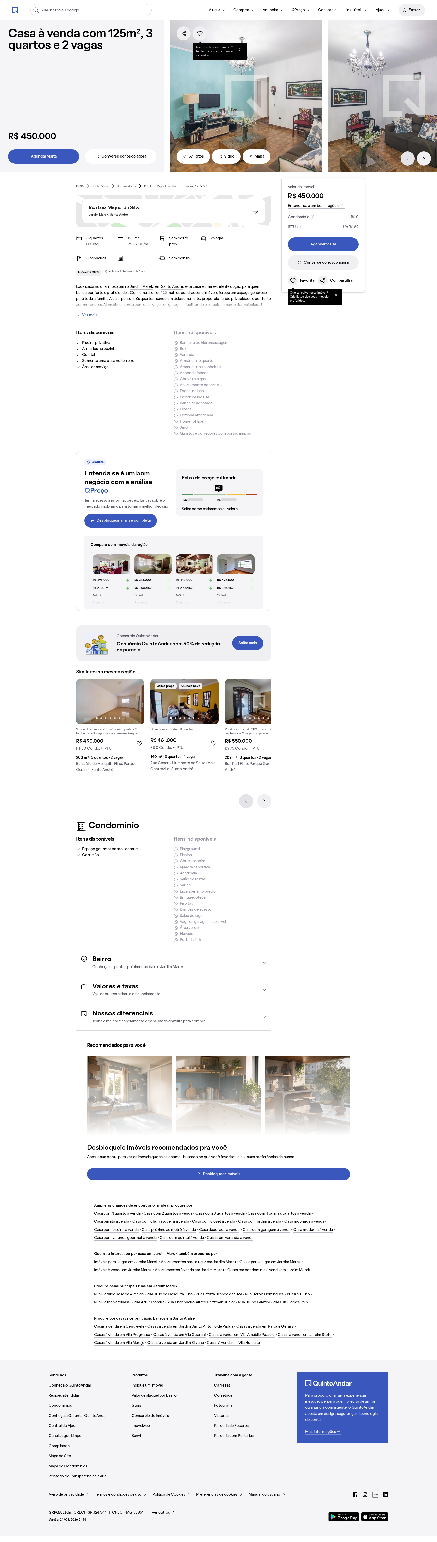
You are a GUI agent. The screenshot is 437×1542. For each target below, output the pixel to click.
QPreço (298, 10)
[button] (173, 962)
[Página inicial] (15, 10)
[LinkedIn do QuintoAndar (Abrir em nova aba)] (385, 1495)
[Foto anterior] (85, 702)
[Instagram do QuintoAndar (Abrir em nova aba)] (365, 1495)
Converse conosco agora (123, 156)
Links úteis (353, 10)
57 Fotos (196, 156)
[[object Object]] (241, 49)
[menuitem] (217, 10)
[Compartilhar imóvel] (184, 33)
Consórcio (327, 10)
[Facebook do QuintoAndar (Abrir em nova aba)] (355, 1495)
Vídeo (229, 156)
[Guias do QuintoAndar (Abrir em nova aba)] (375, 1495)
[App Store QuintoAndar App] (374, 1516)
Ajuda (380, 10)
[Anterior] (408, 158)
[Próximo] (424, 158)
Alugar (214, 10)
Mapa (259, 156)
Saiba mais (247, 643)
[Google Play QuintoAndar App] (343, 1516)
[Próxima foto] (135, 702)
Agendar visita (44, 156)
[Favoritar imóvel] (200, 33)
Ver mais (89, 315)
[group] (110, 727)
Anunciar (270, 10)
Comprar (241, 10)
